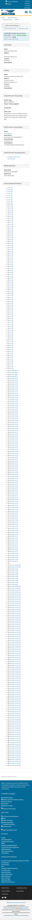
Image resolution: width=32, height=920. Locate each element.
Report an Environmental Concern (13, 799)
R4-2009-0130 (14, 378)
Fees (4, 818)
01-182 (11, 188)
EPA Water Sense (8, 797)
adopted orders (7, 19)
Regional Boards (24, 908)
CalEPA (5, 915)
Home (3, 17)
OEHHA (23, 915)
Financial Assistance (9, 824)
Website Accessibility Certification (16, 902)
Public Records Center (7, 882)
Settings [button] (28, 8)
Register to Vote (8, 805)
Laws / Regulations (6, 874)
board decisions (12, 17)
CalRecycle (12, 915)
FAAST (3, 843)
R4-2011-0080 (13, 374)
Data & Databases (6, 839)
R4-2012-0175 (14, 380)
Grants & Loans (5, 870)
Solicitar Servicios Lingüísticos (10, 847)
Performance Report (7, 851)
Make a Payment (8, 820)
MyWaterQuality (6, 849)
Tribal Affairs (5, 853)
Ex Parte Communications (10, 816)
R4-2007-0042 (13, 372)
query (16, 19)
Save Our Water (7, 801)
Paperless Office (6, 880)
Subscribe (27, 5)
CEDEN (3, 837)
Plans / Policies (5, 878)
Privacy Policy (6, 891)
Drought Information (7, 841)
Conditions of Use (21, 888)
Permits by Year (23, 28)
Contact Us (27, 3)
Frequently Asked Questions (9, 868)
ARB (8, 915)
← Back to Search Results (11, 25)
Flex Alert (6, 803)
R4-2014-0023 (14, 584)
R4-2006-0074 (13, 370)
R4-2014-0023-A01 (15, 586)
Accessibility (20, 891)
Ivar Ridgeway (8, 133)
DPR (16, 915)
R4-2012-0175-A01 (15, 565)
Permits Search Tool (10, 28)
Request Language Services (9, 845)
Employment (5, 864)
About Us (28, 1)
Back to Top (5, 888)
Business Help (7, 826)
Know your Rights (8, 822)
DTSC (19, 915)
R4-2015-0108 (14, 569)
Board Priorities (6, 872)
